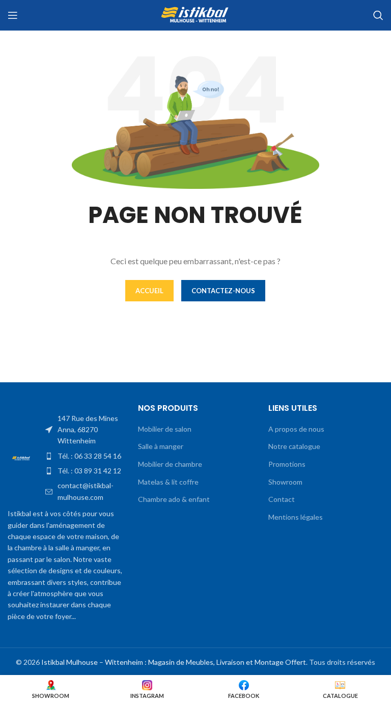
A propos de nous (296, 429)
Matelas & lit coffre (168, 481)
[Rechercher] (378, 15)
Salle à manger (160, 446)
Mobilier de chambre (170, 464)
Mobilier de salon (164, 429)
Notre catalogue (294, 446)
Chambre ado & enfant (174, 499)
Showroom (285, 481)
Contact (281, 499)
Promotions (286, 464)
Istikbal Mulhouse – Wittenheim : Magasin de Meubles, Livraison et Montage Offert (173, 662)
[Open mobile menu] (13, 15)
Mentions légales (295, 517)
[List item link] (84, 430)
